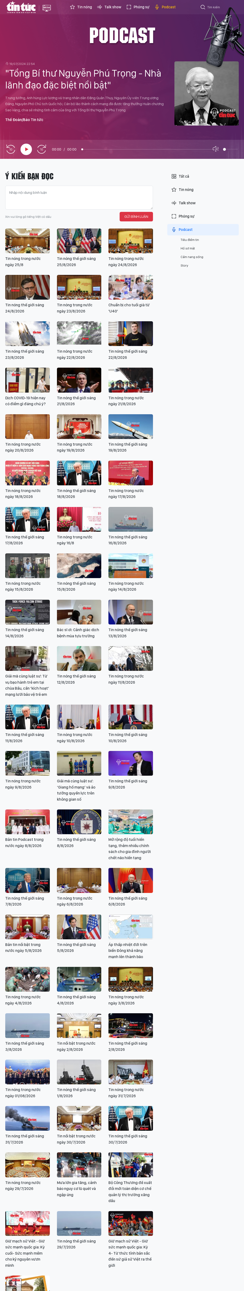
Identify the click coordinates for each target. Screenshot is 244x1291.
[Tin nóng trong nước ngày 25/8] (27, 241)
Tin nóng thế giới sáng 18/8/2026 (76, 493)
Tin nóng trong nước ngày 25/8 (23, 261)
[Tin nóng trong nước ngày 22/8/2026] (79, 333)
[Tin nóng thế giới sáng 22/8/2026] (130, 333)
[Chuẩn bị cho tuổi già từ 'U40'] (130, 287)
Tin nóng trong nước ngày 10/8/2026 (74, 737)
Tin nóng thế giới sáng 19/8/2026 (127, 447)
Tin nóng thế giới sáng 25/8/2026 (76, 261)
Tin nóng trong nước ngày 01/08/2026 (23, 1092)
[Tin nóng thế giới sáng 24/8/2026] (27, 287)
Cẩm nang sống (192, 257)
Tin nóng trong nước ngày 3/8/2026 (126, 999)
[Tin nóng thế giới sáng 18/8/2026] (79, 473)
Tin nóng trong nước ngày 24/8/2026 (126, 261)
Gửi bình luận (136, 216)
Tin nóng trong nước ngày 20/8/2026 (23, 447)
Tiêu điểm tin (190, 240)
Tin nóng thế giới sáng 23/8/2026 (24, 354)
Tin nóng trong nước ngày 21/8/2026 (126, 400)
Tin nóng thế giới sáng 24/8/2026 (24, 307)
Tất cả (184, 176)
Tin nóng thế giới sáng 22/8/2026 (127, 354)
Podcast (169, 7)
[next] (41, 149)
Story (184, 265)
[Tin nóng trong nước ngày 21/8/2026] (130, 380)
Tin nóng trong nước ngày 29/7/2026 (23, 1185)
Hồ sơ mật (188, 248)
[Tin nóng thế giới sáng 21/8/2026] (79, 380)
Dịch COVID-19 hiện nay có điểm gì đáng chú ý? (25, 400)
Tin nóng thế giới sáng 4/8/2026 (76, 999)
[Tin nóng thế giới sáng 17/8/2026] (27, 519)
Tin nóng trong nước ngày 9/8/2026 (23, 784)
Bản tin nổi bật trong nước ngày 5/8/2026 (23, 947)
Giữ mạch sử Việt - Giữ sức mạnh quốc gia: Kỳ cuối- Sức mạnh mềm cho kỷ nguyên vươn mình (25, 1253)
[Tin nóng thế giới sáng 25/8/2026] (79, 241)
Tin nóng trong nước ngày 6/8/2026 (74, 901)
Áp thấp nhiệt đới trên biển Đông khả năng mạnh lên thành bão (127, 950)
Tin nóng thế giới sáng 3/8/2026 (24, 1046)
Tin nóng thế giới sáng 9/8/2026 (127, 784)
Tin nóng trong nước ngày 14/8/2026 (126, 586)
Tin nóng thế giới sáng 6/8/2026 (127, 901)
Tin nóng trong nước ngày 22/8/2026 (74, 354)
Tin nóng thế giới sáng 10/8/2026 (127, 737)
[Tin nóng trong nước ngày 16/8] (79, 519)
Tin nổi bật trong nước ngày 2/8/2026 (76, 1046)
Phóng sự (141, 7)
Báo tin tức (21, 7)
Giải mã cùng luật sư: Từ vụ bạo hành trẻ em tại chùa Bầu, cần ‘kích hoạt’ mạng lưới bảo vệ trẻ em (27, 685)
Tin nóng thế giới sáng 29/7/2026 (76, 1244)
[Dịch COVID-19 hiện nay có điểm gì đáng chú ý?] (27, 380)
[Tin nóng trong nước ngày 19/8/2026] (79, 426)
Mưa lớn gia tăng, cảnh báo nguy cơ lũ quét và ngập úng (77, 1188)
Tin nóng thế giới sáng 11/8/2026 (24, 737)
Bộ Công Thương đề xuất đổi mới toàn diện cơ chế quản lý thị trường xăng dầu (130, 1191)
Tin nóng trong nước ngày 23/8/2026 (74, 307)
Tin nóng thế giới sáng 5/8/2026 (76, 947)
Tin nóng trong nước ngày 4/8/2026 (23, 999)
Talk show (112, 7)
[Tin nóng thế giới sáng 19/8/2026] (130, 426)
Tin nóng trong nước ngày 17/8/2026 (126, 493)
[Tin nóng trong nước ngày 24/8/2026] (130, 241)
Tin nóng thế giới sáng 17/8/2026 (24, 540)
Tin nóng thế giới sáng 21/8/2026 (76, 400)
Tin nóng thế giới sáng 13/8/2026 (127, 632)
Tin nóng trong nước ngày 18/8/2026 (23, 493)
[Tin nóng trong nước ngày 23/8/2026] (79, 287)
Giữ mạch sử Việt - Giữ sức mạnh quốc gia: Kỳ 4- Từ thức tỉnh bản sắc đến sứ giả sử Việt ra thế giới (130, 1253)
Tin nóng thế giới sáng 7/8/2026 (24, 901)
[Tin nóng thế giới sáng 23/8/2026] (27, 333)
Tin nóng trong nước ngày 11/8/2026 (126, 679)
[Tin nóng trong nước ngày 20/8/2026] (27, 426)
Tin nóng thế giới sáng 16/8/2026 (127, 540)
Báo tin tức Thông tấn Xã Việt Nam (46, 12)
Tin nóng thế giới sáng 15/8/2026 (76, 586)
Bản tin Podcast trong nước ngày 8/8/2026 (24, 842)
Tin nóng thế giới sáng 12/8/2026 (76, 679)
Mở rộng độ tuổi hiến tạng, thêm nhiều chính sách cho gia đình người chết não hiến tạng (129, 848)
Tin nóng (84, 7)
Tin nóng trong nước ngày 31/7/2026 (126, 1092)
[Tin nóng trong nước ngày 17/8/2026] (130, 473)
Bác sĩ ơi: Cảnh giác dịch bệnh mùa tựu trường (78, 632)
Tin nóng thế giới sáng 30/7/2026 (127, 1139)
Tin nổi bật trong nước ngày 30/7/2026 (76, 1139)
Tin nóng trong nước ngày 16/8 (74, 540)
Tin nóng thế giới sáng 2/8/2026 (127, 1046)
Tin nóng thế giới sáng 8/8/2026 (76, 842)
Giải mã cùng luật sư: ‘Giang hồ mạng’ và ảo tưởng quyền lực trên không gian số (76, 790)
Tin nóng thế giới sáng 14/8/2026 (24, 632)
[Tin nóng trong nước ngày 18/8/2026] (27, 473)
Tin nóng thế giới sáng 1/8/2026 (76, 1092)
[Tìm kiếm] (203, 8)
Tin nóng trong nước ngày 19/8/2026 (74, 447)
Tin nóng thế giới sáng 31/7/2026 (24, 1139)
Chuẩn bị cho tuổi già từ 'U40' (129, 307)
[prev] (10, 149)
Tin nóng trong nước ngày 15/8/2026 (23, 586)
